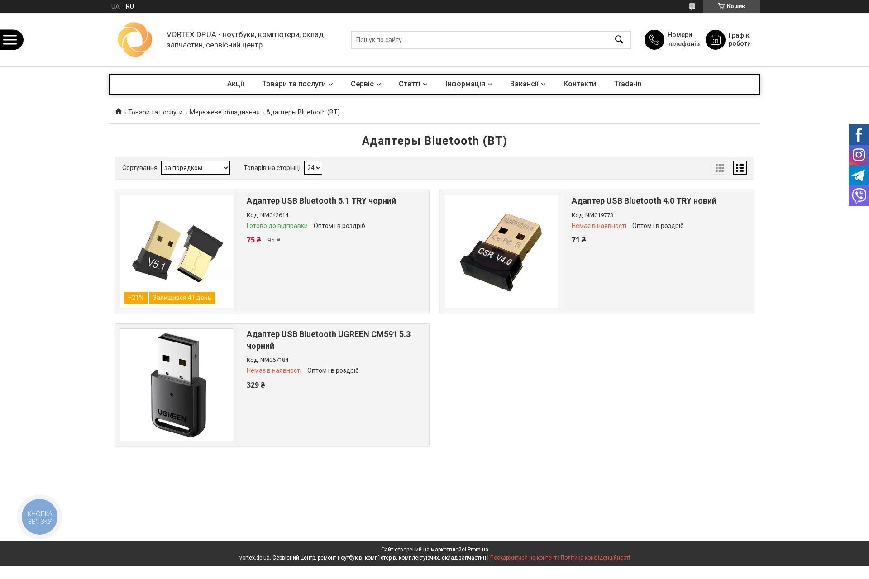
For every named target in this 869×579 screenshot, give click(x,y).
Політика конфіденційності (595, 558)
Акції (235, 84)
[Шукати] (619, 39)
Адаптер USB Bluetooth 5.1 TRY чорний (321, 200)
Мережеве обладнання (225, 112)
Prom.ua (478, 549)
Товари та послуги (294, 84)
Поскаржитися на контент (523, 558)
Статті (409, 84)
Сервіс (362, 84)
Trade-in (628, 84)
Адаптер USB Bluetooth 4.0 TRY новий (644, 200)
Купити (296, 273)
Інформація (465, 84)
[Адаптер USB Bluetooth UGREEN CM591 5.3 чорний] (176, 384)
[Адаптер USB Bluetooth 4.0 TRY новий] (501, 251)
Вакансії (524, 84)
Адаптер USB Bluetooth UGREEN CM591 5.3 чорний (329, 339)
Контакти (579, 84)
